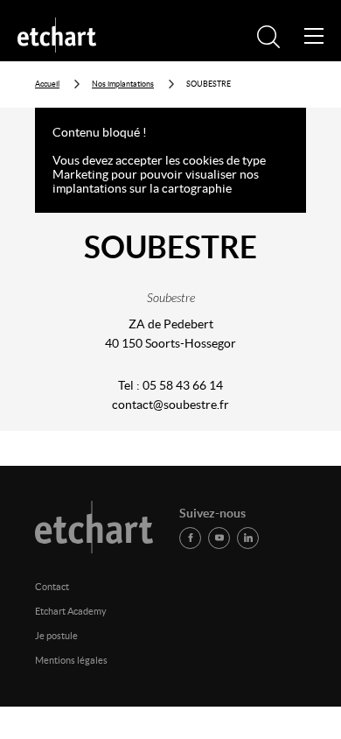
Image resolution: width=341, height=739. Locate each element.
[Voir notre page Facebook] (190, 538)
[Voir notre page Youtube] (219, 538)
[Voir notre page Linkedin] (248, 538)
